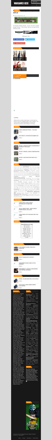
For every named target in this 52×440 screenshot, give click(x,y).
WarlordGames (16, 195)
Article (37, 298)
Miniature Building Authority (26, 183)
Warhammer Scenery (34, 355)
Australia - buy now (26, 228)
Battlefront (31, 169)
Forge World (37, 175)
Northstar (26, 184)
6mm (19, 166)
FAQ (14, 175)
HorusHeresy (16, 180)
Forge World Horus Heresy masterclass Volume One (26, 203)
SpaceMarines (16, 189)
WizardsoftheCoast (17, 196)
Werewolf (21, 195)
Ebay (14, 174)
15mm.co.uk (16, 166)
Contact (23, 438)
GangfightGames (28, 178)
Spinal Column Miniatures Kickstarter (28, 278)
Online (29, 184)
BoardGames (16, 171)
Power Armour (33, 185)
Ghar (21, 179)
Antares (31, 297)
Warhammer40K (18, 194)
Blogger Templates (32, 434)
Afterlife (21, 166)
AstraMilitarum (26, 169)
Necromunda (16, 184)
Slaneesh (28, 345)
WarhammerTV (25, 194)
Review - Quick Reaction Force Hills (28, 157)
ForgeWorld (16, 176)
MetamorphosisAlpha (17, 183)
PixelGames (38, 184)
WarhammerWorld (31, 194)
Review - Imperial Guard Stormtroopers (29, 151)
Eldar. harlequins (24, 174)
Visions (25, 191)
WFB (27, 195)
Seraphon (31, 344)
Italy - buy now (27, 234)
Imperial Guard (33, 180)
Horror (36, 179)
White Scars (34, 195)
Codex (30, 171)
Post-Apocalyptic (27, 185)
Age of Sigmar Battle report (26, 257)
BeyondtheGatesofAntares (18, 170)
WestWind (24, 195)
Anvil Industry (35, 297)
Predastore (38, 185)
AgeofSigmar (26, 166)
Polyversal (15, 185)
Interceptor (38, 180)
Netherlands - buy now (26, 233)
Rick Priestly (34, 343)
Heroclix (33, 179)
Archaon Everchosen (31, 298)
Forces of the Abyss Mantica (30, 175)
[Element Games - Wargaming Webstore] (32, 429)
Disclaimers (29, 438)
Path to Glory (33, 184)
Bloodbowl (38, 170)
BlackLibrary (27, 170)
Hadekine (27, 179)
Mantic (38, 181)
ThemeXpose (20, 435)
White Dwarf (30, 195)
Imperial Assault (22, 180)
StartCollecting (33, 189)
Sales (27, 344)
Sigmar (34, 344)
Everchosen (29, 174)
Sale (37, 343)
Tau (18, 190)
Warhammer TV (35, 356)
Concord (36, 308)
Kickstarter (20, 181)
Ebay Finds (17, 174)
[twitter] (36, 5)
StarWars (38, 189)
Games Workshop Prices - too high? (28, 129)
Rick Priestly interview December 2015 (28, 135)
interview (32, 329)
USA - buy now (27, 225)
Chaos (27, 171)
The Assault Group (36, 190)
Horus (38, 179)
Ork (30, 184)
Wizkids (21, 196)
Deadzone (36, 309)
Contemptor (28, 309)
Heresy (30, 179)
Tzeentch (15, 191)
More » (20, 132)
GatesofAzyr (16, 179)
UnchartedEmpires (21, 191)
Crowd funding (32, 309)
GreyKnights (24, 179)
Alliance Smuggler (32, 296)
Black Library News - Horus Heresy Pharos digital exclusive (28, 209)
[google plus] (39, 5)
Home (19, 438)
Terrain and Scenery (29, 190)
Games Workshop (34, 176)
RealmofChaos (24, 186)
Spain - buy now (27, 232)
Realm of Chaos (18, 186)
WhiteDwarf (38, 195)
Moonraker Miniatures (36, 183)
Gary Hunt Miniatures (36, 178)
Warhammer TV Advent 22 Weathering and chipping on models (28, 269)
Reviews (36, 186)
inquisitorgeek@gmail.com (26, 122)
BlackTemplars (33, 170)
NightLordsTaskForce (21, 184)
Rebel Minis (32, 186)
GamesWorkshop (19, 178)
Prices (15, 186)
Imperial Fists (27, 180)
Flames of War (17, 175)
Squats (30, 189)
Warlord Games (37, 194)
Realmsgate (28, 186)
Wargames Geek (21, 3)
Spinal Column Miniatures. (24, 189)
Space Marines (34, 345)
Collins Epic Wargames (36, 171)
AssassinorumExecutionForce (18, 169)
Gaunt (19, 179)
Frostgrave (23, 176)
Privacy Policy (35, 438)
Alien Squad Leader (33, 166)
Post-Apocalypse (21, 185)
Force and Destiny (23, 175)
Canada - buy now (26, 229)
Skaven (37, 344)
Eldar (20, 174)
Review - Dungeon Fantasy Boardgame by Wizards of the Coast (29, 146)
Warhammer (30, 191)
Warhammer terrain (29, 356)
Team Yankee (22, 190)
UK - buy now (26, 227)
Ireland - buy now (26, 236)
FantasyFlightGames (36, 174)
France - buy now (26, 230)
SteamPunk (15, 190)
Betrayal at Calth (36, 169)
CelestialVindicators (22, 171)
